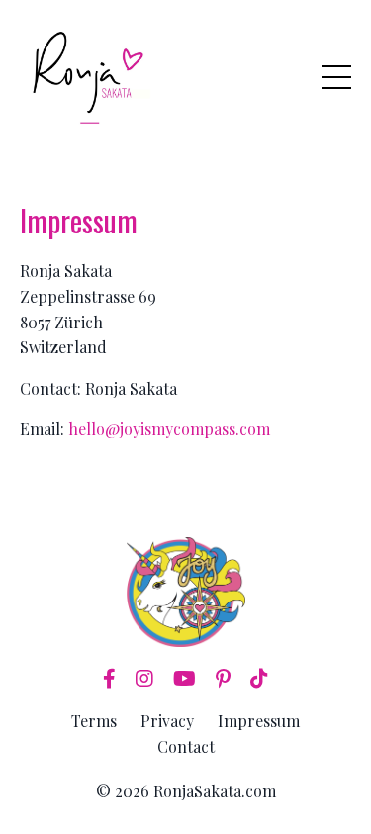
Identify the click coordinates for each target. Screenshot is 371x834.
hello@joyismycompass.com (169, 428)
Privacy (167, 720)
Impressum (259, 720)
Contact (186, 746)
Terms (94, 720)
